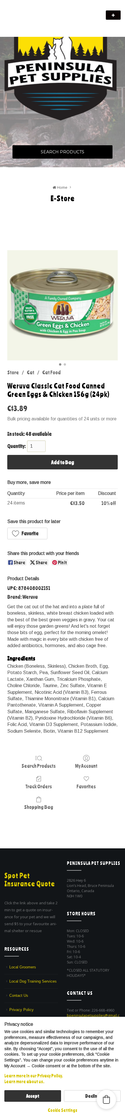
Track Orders (38, 786)
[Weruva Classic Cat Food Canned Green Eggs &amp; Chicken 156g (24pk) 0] (62, 305)
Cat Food (51, 372)
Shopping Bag (38, 807)
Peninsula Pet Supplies (32, 12)
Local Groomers (22, 967)
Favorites (86, 786)
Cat (30, 372)
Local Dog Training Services (33, 981)
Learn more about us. (24, 1081)
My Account (86, 766)
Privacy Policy (21, 1010)
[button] (27, 533)
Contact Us (18, 995)
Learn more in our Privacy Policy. (33, 1075)
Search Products (62, 152)
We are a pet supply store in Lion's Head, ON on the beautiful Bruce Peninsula (54, 22)
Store (13, 372)
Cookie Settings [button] (62, 1110)
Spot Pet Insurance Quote (29, 880)
